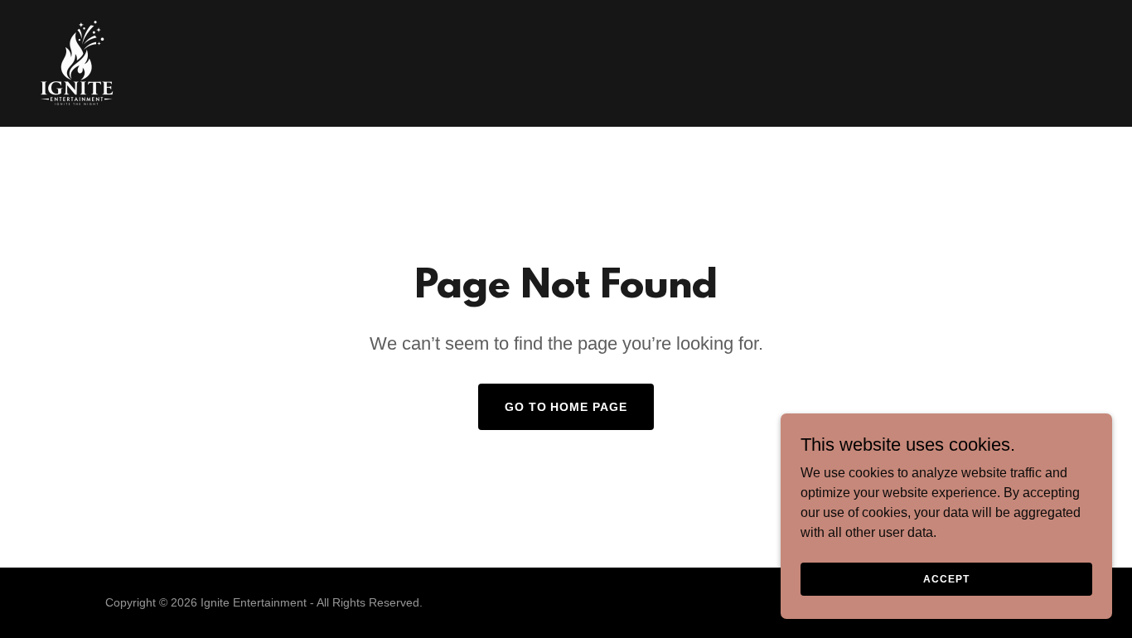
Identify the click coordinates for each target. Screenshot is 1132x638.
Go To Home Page (566, 406)
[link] (77, 63)
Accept (946, 578)
